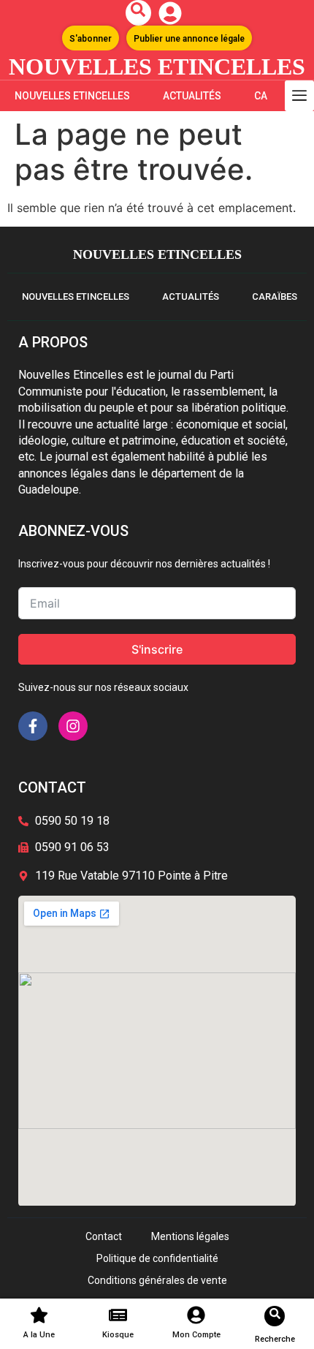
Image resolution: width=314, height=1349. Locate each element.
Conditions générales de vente (157, 1280)
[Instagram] (73, 726)
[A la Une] (39, 1315)
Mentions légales (190, 1236)
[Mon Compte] (196, 1315)
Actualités (192, 96)
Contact (103, 1236)
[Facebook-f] (32, 726)
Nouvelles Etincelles (72, 96)
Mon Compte (196, 1334)
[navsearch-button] (138, 13)
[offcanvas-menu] (299, 95)
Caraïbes (274, 296)
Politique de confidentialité (157, 1258)
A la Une (39, 1334)
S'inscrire (157, 649)
